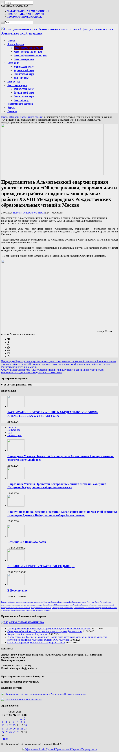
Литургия (90, 602)
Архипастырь (13, 81)
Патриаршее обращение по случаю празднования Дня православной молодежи (49, 628)
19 (10, 728)
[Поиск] (2, 3)
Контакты (12, 111)
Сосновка (113, 608)
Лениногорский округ (24, 74)
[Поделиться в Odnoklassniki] (8, 342)
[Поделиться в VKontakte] (8, 339)
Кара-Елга (106, 608)
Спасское (77, 608)
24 (3, 732)
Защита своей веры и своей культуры (27, 634)
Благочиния (13, 63)
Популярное (13, 430)
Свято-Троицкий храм (103, 602)
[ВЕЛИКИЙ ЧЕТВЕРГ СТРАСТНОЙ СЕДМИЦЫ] (15, 560)
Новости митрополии (24, 59)
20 (14, 728)
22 (21, 728)
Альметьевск (38, 602)
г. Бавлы (54, 608)
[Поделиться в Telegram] (8, 345)
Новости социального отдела (28, 51)
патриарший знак (32, 610)
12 (10, 725)
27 (14, 732)
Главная (11, 40)
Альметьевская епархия (24, 602)
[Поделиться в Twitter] (8, 356)
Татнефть (93, 605)
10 (3, 725)
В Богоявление (17, 590)
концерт (39, 605)
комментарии (14, 435)
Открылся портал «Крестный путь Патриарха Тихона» (36, 642)
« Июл (4, 738)
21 (18, 728)
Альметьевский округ (24, 66)
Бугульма (47, 602)
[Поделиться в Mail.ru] (8, 350)
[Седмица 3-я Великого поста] (15, 536)
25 (7, 732)
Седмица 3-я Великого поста (26, 541)
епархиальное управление (10, 605)
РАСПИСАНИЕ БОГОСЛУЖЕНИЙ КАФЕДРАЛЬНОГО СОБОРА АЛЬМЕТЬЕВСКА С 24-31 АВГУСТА (52, 414)
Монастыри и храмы (17, 85)
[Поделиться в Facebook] (8, 353)
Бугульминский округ (24, 70)
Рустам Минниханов (65, 608)
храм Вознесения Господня (91, 608)
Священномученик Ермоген (19, 608)
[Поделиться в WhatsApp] (8, 347)
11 (7, 725)
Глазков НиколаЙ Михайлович (54, 605)
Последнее (13, 427)
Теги (9, 432)
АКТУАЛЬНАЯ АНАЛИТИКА (26, 622)
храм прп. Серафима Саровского (77, 605)
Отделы (11, 107)
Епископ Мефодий (8, 602)
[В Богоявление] (15, 584)
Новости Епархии (15, 44)
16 (25, 725)
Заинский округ (21, 78)
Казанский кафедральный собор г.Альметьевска (68, 602)
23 (25, 728)
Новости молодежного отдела (28, 48)
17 (3, 728)
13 (14, 725)
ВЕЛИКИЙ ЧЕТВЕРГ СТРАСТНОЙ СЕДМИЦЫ (41, 566)
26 (10, 732)
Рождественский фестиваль (41, 608)
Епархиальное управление (20, 104)
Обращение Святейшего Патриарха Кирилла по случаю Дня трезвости (44, 631)
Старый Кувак (44, 610)
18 (7, 728)
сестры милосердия (28, 605)
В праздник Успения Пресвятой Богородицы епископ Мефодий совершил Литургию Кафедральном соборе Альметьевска (56, 485)
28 (18, 732)
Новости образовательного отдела (30, 55)
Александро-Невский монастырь (13, 610)
